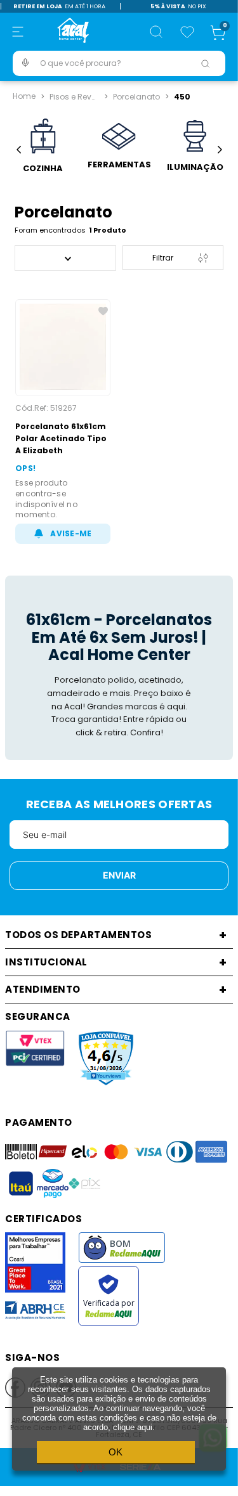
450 (182, 95)
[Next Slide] (219, 150)
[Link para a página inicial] (24, 96)
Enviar (119, 875)
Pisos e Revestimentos (76, 95)
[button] (18, 31)
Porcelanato (136, 95)
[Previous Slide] (19, 150)
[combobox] (119, 63)
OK (115, 1452)
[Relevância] (65, 258)
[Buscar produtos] (205, 63)
